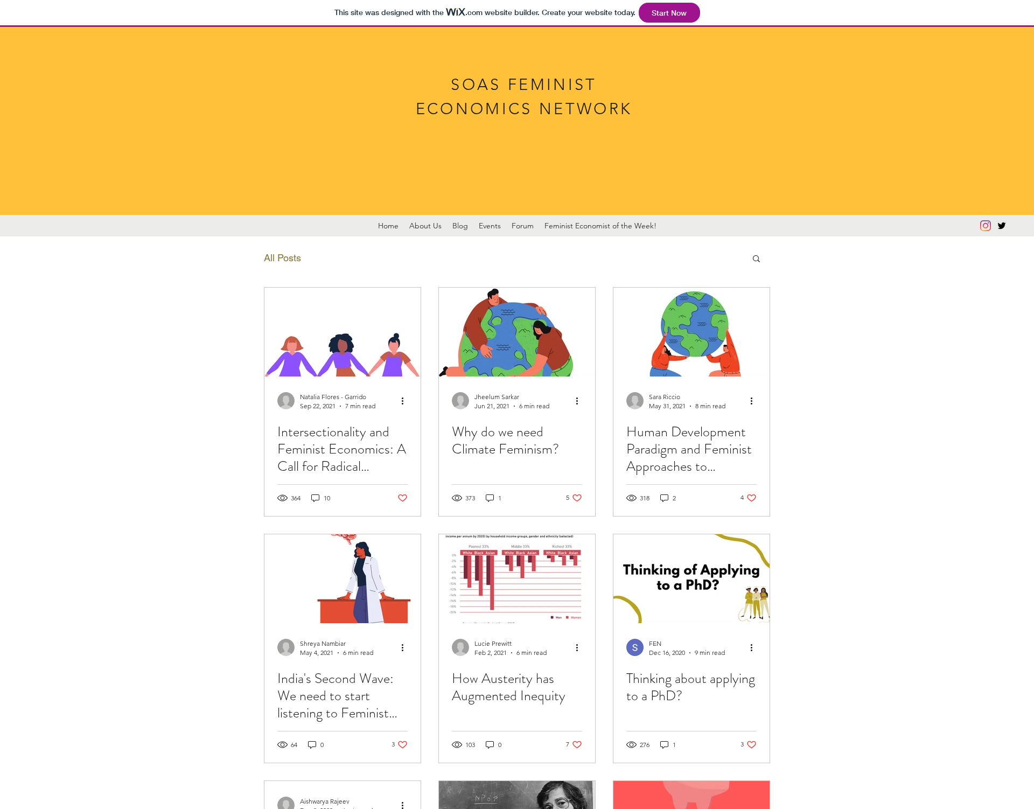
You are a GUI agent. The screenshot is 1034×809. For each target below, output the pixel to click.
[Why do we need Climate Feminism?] (517, 332)
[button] (756, 259)
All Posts (282, 257)
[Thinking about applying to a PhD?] (691, 578)
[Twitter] (1001, 225)
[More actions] (406, 400)
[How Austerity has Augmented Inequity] (517, 578)
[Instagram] (985, 225)
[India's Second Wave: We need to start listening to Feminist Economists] (342, 578)
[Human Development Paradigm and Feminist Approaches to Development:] (691, 332)
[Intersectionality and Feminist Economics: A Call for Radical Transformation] (342, 332)
